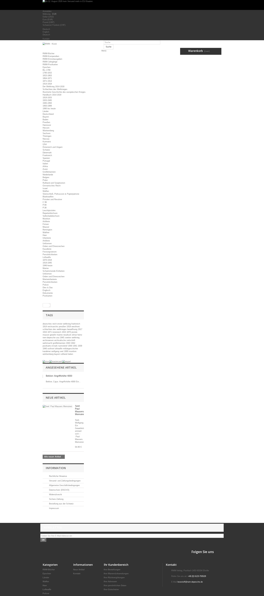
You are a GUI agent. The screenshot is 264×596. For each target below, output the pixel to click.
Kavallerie (47, 249)
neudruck (67, 335)
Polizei (46, 285)
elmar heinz (77, 335)
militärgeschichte (70, 348)
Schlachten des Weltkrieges (55, 89)
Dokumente (48, 293)
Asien (45, 169)
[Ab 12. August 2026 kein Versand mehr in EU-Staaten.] (132, 5)
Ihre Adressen (110, 581)
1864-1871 (47, 78)
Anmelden (47, 11)
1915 (64, 332)
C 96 (45, 202)
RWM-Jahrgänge (50, 62)
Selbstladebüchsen (51, 216)
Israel (45, 188)
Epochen (46, 67)
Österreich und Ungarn (52, 147)
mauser (46, 335)
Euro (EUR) (48, 19)
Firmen (46, 224)
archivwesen (48, 340)
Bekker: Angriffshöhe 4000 (59, 375)
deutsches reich (50, 324)
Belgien (46, 177)
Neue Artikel (56, 397)
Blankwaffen (48, 197)
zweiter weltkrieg (72, 337)
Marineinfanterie (50, 279)
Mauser (46, 227)
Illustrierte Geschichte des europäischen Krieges (64, 92)
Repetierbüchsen (50, 213)
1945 (62, 337)
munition (72, 351)
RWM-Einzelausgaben (52, 59)
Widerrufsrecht (55, 494)
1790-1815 (47, 73)
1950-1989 (47, 106)
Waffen (46, 191)
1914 (45, 326)
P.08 (44, 205)
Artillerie (46, 221)
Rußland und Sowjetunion (54, 183)
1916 (45, 332)
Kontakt (46, 39)
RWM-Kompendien (51, 56)
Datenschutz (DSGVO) (58, 490)
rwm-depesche (49, 337)
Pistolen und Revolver (52, 199)
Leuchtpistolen (49, 210)
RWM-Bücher (48, 53)
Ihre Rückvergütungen (114, 577)
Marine (46, 268)
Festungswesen (50, 252)
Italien (45, 163)
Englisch (46, 290)
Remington (47, 230)
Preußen (46, 122)
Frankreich (47, 155)
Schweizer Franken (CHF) (54, 25)
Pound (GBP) (48, 22)
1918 (69, 326)
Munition (46, 219)
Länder (46, 111)
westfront (76, 326)
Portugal (46, 161)
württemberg (48, 354)
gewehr (53, 335)
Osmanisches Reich (52, 185)
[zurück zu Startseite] (46, 305)
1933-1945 (47, 100)
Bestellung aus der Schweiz (61, 504)
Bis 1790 (46, 70)
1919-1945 (47, 263)
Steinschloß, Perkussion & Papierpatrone (61, 194)
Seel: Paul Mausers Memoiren (80, 410)
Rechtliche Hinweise (57, 476)
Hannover (47, 125)
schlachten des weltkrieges (55, 329)
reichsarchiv (53, 326)
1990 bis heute (49, 108)
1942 (73, 343)
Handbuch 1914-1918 (52, 95)
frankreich (75, 324)
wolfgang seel (57, 351)
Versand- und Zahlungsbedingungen (64, 481)
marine (60, 335)
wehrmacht (48, 343)
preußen (63, 326)
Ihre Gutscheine (111, 589)
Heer (45, 235)
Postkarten (47, 296)
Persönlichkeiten (50, 254)
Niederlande (48, 174)
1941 (75, 346)
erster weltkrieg (64, 324)
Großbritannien (49, 172)
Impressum (53, 508)
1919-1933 (47, 97)
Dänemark (47, 152)
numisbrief (63, 346)
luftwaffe (59, 348)
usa (58, 337)
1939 (80, 346)
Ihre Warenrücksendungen (116, 573)
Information (56, 468)
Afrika (45, 166)
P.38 (44, 208)
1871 (50, 332)
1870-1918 (47, 260)
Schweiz (46, 150)
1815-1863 (47, 75)
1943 (68, 343)
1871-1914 (47, 81)
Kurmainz (47, 141)
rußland (64, 354)
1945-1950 (47, 103)
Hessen (46, 128)
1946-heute (47, 265)
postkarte (47, 346)
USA (45, 144)
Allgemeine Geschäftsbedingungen (64, 485)
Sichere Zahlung (55, 499)
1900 (66, 351)
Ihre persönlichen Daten (115, 585)
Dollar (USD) (48, 17)
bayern (57, 354)
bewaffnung (72, 329)
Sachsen (46, 133)
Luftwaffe (47, 257)
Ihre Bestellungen (112, 569)
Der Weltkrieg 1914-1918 (53, 86)
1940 (45, 348)
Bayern (46, 117)
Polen (45, 180)
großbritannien (59, 343)
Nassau (46, 139)
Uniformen (47, 243)
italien (70, 354)
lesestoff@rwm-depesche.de (190, 582)
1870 (69, 332)
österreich (57, 332)
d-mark (54, 346)
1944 (70, 346)
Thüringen (47, 136)
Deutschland (48, 114)
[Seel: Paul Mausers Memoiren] (57, 406)
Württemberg (48, 130)
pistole (74, 332)
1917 (80, 329)
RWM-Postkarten (50, 64)
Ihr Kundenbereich (116, 564)
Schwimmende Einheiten (53, 271)
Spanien (46, 158)
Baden (45, 119)
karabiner (47, 351)
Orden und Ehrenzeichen (53, 246)
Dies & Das (48, 287)
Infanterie (47, 238)
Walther (46, 232)
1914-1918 (47, 84)
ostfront (51, 348)
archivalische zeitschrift (64, 340)
